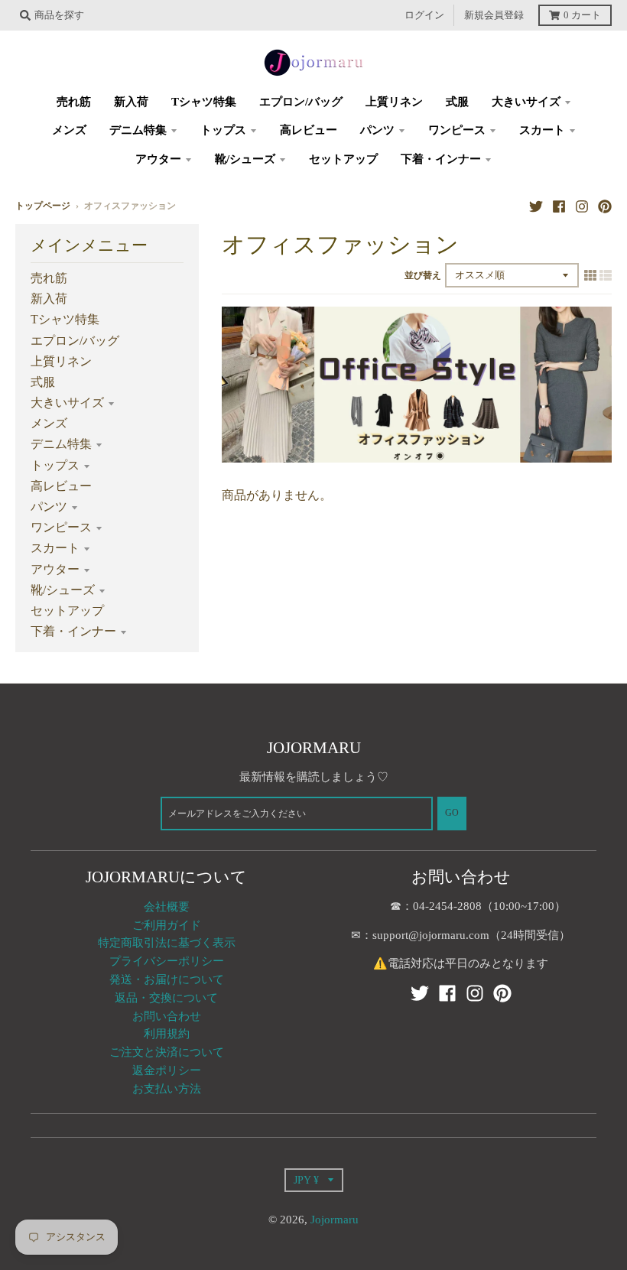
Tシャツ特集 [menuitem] (203, 102)
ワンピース (61, 527)
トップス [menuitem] (223, 130)
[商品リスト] (605, 275)
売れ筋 (49, 277)
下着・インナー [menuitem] (441, 159)
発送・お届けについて (166, 979)
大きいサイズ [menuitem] (526, 102)
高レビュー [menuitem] (308, 130)
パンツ (49, 506)
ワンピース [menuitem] (457, 130)
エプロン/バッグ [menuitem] (301, 102)
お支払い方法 (166, 1089)
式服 (43, 381)
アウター (55, 569)
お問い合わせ (166, 1016)
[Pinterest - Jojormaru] (605, 206)
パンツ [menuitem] (377, 130)
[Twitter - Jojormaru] (536, 206)
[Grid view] (590, 275)
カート (582, 15)
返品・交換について (166, 998)
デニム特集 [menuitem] (138, 130)
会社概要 (167, 907)
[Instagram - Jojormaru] (582, 206)
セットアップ (67, 610)
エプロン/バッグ (75, 340)
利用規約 (167, 1034)
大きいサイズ (67, 402)
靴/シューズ (63, 589)
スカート (55, 547)
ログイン (424, 15)
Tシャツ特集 (65, 319)
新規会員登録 (494, 15)
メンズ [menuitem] (69, 130)
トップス (55, 465)
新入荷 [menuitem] (131, 102)
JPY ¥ (306, 1180)
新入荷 (49, 298)
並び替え (422, 276)
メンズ (49, 423)
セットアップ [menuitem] (343, 159)
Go (452, 813)
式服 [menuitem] (457, 102)
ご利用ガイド (166, 925)
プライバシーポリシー (166, 961)
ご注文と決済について (166, 1052)
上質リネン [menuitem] (394, 102)
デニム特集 (61, 443)
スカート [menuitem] (542, 130)
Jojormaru (334, 1219)
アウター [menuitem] (158, 159)
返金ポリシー (166, 1070)
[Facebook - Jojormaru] (559, 206)
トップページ (42, 206)
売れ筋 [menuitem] (74, 102)
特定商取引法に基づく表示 (167, 943)
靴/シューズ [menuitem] (245, 159)
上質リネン (61, 361)
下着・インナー (73, 631)
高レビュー (61, 485)
